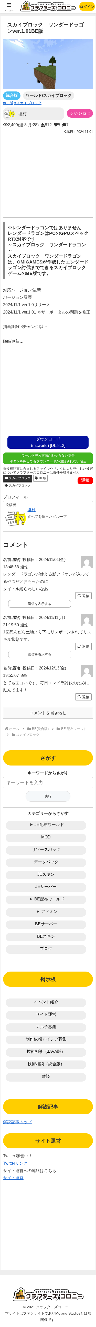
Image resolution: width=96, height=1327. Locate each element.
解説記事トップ (17, 1122)
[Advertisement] (48, 174)
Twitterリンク (15, 1163)
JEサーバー (46, 886)
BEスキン (46, 936)
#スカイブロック (27, 103)
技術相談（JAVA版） (46, 1051)
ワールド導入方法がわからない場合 (48, 455)
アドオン (49, 911)
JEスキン (46, 874)
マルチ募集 (46, 1027)
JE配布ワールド (49, 824)
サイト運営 (46, 1014)
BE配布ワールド (49, 899)
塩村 (31, 510)
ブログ (46, 948)
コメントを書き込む (48, 713)
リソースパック (46, 849)
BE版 (42, 478)
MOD (46, 837)
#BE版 (8, 103)
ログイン (87, 7)
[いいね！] (80, 113)
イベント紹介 (46, 1002)
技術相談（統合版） (46, 1064)
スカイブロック (19, 478)
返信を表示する (39, 604)
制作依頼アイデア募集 (46, 1039)
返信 (85, 596)
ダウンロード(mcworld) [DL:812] (48, 442)
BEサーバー (46, 924)
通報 (85, 480)
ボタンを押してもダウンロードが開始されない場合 (48, 461)
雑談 (46, 1076)
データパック (46, 862)
